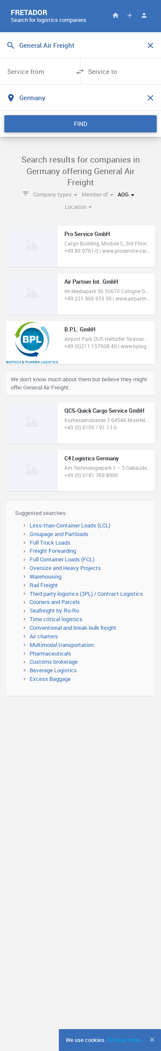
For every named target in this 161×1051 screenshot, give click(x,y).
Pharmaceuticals (50, 653)
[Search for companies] (115, 15)
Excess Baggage (50, 679)
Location (76, 207)
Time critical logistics (56, 619)
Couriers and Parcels (55, 602)
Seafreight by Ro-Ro (54, 610)
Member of (95, 194)
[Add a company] (129, 15)
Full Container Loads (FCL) (62, 559)
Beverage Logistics (53, 670)
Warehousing (45, 576)
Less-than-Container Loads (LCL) (70, 525)
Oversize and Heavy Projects (65, 568)
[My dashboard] (143, 15)
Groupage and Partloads (59, 534)
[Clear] (150, 45)
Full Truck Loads (50, 542)
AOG (124, 194)
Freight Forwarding (53, 551)
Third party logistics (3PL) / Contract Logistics (86, 594)
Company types (53, 194)
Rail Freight (44, 585)
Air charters (44, 636)
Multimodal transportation (62, 645)
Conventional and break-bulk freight (73, 627)
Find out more (124, 1040)
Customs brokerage (54, 661)
